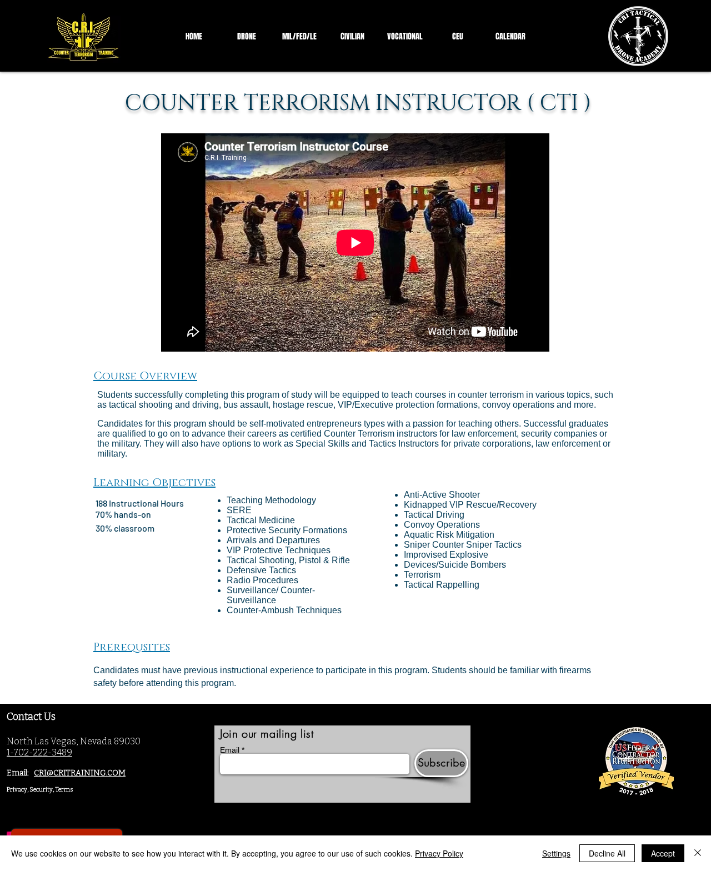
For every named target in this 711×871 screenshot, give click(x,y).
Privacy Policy (439, 853)
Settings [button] (556, 853)
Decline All (607, 853)
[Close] (697, 853)
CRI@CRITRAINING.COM (80, 773)
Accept (663, 853)
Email (229, 750)
